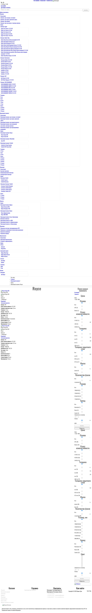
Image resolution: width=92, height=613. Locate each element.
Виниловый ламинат (15, 281)
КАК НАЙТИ (3, 6)
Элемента (76, 294)
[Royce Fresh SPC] (5, 325)
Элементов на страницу (79, 415)
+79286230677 (43, 0)
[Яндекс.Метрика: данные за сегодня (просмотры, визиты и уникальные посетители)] (7, 605)
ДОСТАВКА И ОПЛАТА (6, 7)
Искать (86, 10)
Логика (76, 418)
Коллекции (76, 292)
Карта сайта (3, 600)
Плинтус (3, 595)
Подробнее (3, 301)
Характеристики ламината (30, 590)
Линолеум (3, 593)
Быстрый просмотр (5, 303)
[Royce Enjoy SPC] (5, 291)
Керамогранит (4, 599)
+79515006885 (36, 0)
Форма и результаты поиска (7, 602)
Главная (12, 279)
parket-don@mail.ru (59, 595)
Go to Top (89, 591)
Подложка (3, 597)
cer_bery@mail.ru (59, 597)
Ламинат (3, 590)
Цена (75, 298)
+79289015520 (49, 0)
